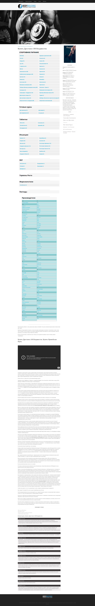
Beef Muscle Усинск (21, 511)
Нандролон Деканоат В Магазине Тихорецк (25, 512)
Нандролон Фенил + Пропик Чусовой (69, 132)
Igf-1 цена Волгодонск (67, 129)
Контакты (44, 1)
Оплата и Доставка (29, 1)
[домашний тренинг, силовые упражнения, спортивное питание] (28, 5)
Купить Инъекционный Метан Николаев (27, 450)
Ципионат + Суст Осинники (68, 127)
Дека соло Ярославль (68, 120)
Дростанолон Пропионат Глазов (46, 386)
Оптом (40, 1)
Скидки (35, 1)
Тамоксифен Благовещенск (69, 118)
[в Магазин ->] (70, 46)
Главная (19, 46)
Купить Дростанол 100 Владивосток (27, 46)
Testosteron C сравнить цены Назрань (68, 115)
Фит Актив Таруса (68, 124)
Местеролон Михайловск (22, 510)
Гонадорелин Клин (65, 122)
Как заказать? (21, 1)
